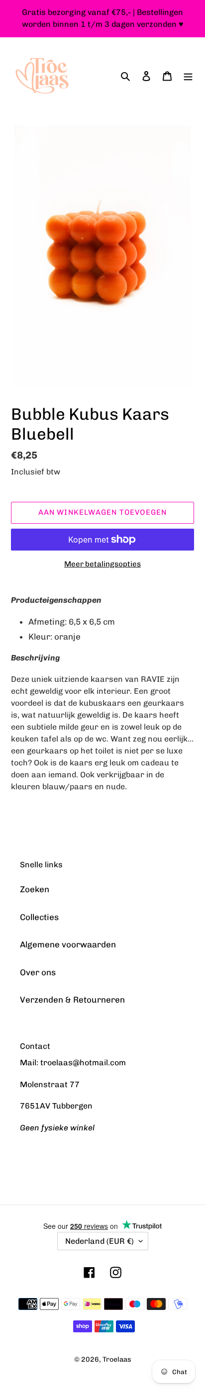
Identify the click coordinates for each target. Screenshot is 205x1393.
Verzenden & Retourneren (72, 1000)
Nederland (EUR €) (99, 1241)
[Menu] (188, 76)
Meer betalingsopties (102, 563)
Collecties (39, 917)
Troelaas (116, 1359)
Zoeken (34, 889)
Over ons (38, 972)
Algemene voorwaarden (68, 944)
